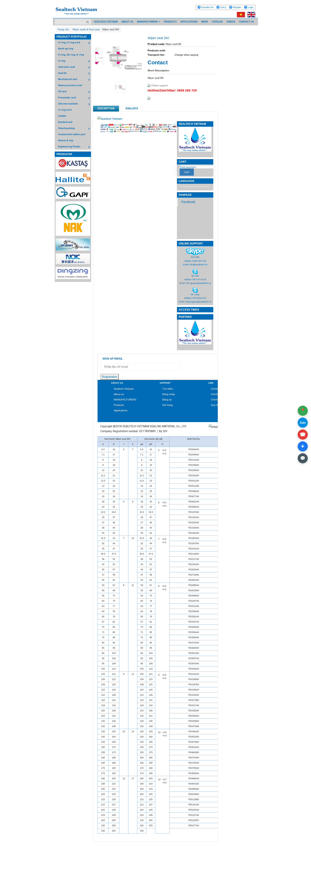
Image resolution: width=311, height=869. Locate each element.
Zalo (303, 422)
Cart (223, 7)
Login (250, 7)
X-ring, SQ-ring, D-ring (71, 54)
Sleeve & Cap (65, 140)
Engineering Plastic (69, 146)
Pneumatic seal (67, 97)
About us (119, 394)
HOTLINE (195, 257)
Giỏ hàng (167, 405)
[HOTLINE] (195, 251)
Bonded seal (65, 122)
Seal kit (62, 73)
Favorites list (207, 7)
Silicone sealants (68, 103)
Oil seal (62, 91)
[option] (118, 87)
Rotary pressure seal (70, 85)
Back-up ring (65, 48)
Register (237, 7)
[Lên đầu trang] (298, 849)
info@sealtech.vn (198, 264)
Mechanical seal (67, 79)
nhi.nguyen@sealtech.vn (198, 283)
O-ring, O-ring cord (69, 42)
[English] (250, 14)
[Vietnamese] (240, 14)
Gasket (62, 116)
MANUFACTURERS (125, 399)
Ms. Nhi (195, 276)
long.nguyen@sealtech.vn (198, 301)
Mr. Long (195, 294)
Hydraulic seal (66, 67)
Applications (120, 410)
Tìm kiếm (167, 388)
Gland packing (66, 128)
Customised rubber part (71, 134)
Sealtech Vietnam (124, 388)
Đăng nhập (168, 394)
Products (119, 405)
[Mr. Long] (195, 290)
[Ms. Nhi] (195, 271)
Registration (109, 376)
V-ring (61, 60)
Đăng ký (167, 399)
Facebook (188, 202)
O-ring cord (64, 109)
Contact (158, 62)
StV (165, 431)
